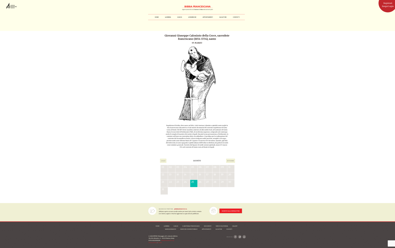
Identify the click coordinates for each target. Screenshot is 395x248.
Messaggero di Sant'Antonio (11, 5)
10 (177, 174)
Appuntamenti (206, 229)
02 (170, 167)
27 (207, 181)
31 (163, 189)
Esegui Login (388, 6)
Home (157, 226)
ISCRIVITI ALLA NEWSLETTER (231, 211)
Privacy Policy (153, 242)
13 (170, 174)
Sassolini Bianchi (170, 229)
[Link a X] (240, 237)
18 (214, 174)
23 (177, 181)
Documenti (207, 226)
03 (177, 167)
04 (185, 167)
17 (207, 174)
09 (222, 167)
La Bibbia (166, 226)
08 (214, 167)
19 (222, 174)
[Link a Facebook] (235, 237)
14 (185, 174)
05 (192, 167)
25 (192, 181)
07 (207, 167)
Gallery (234, 226)
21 (163, 181)
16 (200, 174)
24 (185, 181)
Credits (160, 242)
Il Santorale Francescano (191, 226)
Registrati (387, 3)
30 (229, 181)
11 (229, 167)
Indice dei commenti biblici (189, 229)
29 (222, 181)
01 (163, 167)
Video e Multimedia (222, 226)
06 (200, 167)
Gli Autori (219, 229)
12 (163, 174)
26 (200, 181)
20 (229, 174)
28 (214, 181)
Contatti (229, 229)
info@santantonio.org (167, 240)
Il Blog (176, 226)
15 (192, 174)
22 (170, 181)
